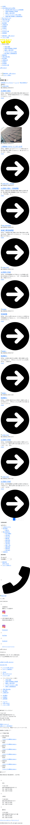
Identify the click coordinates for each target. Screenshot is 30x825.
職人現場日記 (6, 532)
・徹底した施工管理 (9, 13)
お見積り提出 (6, 91)
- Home (4, 672)
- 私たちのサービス (7, 674)
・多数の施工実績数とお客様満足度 (13, 16)
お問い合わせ (3, 68)
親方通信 (5, 528)
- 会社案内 (4, 695)
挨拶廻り (4, 356)
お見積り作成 (6, 272)
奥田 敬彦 (7, 542)
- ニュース (4, 701)
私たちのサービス (6, 18)
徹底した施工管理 (8, 50)
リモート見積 (5, 37)
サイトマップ (15, 820)
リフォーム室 (5, 21)
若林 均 (7, 530)
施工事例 (4, 23)
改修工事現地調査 (7, 230)
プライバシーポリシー (5, 820)
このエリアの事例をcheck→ (9, 739)
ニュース (4, 29)
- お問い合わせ (6, 703)
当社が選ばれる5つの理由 (8, 8)
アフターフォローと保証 (10, 52)
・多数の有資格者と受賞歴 (11, 11)
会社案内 (4, 26)
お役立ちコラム (7, 527)
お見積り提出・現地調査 (10, 188)
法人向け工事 (5, 31)
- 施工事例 (4, 691)
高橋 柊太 (7, 548)
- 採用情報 (4, 699)
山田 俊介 (7, 535)
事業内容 (4, 55)
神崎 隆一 (7, 538)
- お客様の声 (5, 692)
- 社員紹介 (4, 697)
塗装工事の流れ (6, 19)
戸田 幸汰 (7, 543)
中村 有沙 (7, 550)
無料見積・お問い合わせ (8, 36)
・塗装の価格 (7, 680)
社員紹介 (4, 28)
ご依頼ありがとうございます (11, 146)
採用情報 (4, 33)
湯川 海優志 (8, 533)
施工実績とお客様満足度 (10, 53)
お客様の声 (5, 24)
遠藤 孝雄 (7, 547)
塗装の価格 (7, 47)
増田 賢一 (8, 545)
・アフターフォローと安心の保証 (12, 14)
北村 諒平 (7, 537)
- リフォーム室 (6, 675)
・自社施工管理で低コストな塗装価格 (13, 9)
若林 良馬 (7, 540)
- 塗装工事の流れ (6, 689)
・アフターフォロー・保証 (11, 685)
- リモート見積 (6, 705)
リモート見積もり (6, 565)
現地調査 (4, 314)
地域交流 (5, 552)
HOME (4, 6)
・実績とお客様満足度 (10, 686)
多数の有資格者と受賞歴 (10, 48)
